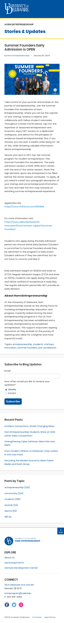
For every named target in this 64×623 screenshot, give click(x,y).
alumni (10, 510)
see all (8, 516)
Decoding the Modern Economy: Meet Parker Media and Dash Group (29, 462)
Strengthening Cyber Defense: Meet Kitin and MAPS (29, 443)
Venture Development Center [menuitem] (21, 567)
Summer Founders (27, 347)
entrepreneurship (22, 344)
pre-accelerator (47, 347)
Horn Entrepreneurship (18, 55)
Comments (37, 617)
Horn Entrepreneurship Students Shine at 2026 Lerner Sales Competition (29, 433)
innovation (10, 347)
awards (11, 505)
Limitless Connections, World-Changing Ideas (29, 426)
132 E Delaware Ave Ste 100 (19, 584)
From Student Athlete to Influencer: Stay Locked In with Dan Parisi (31, 452)
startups (49, 344)
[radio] (32, 389)
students (38, 344)
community (13, 493)
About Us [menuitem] (9, 557)
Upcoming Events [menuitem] (14, 562)
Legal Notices (50, 617)
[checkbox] (32, 391)
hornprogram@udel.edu (17, 593)
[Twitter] (14, 606)
